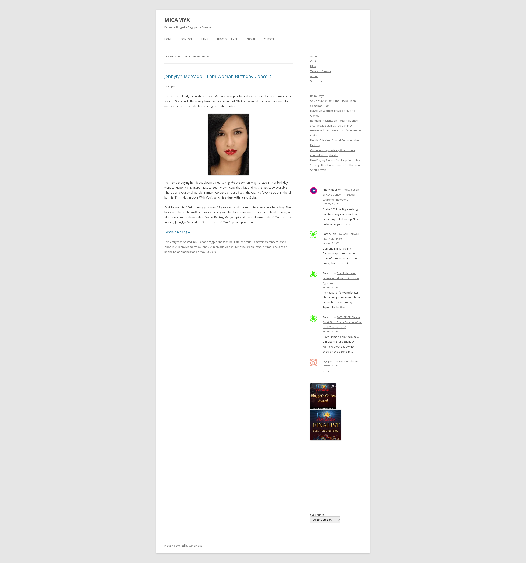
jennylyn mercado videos (217, 247)
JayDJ (326, 361)
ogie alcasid (279, 247)
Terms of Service (227, 39)
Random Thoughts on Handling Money (334, 120)
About (251, 39)
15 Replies (170, 86)
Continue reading (177, 232)
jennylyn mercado (189, 247)
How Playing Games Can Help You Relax (335, 160)
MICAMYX (177, 19)
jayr (174, 247)
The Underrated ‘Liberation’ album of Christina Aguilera (341, 278)
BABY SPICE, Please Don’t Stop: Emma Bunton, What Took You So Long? (342, 322)
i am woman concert (265, 242)
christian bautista (229, 242)
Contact (186, 39)
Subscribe (270, 39)
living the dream (245, 247)
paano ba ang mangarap (179, 252)
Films (204, 39)
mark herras (263, 247)
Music (199, 242)
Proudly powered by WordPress (183, 545)
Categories (317, 514)
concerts (246, 242)
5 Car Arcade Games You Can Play (331, 125)
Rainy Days (317, 96)
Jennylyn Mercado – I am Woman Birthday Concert (217, 76)
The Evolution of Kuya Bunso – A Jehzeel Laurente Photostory (341, 194)
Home (168, 39)
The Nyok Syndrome (346, 361)
